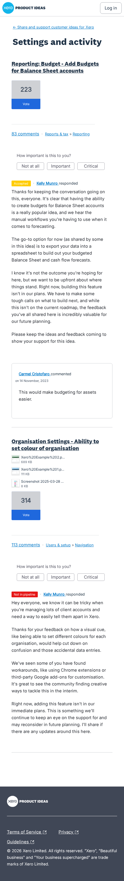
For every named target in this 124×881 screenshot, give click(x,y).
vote (26, 104)
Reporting (81, 134)
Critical (94, 166)
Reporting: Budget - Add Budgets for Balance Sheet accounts (55, 67)
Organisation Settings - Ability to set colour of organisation (55, 444)
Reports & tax (56, 134)
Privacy (66, 831)
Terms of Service (24, 831)
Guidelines (22, 841)
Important (62, 166)
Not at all (33, 166)
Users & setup (58, 545)
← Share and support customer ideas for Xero (53, 27)
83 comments (25, 134)
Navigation (84, 545)
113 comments (26, 544)
